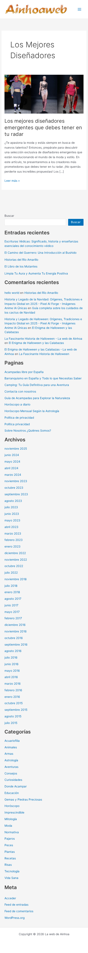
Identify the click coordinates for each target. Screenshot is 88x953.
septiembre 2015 (15, 709)
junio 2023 (11, 513)
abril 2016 (11, 677)
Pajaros (9, 838)
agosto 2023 (13, 501)
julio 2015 (10, 723)
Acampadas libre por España (24, 372)
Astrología (11, 760)
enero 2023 (12, 546)
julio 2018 (10, 585)
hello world (11, 292)
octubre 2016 (13, 638)
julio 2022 (11, 572)
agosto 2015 (12, 716)
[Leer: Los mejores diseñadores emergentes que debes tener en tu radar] (44, 94)
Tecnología (11, 871)
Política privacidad (17, 424)
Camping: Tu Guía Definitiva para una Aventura (36, 385)
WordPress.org (14, 917)
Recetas (10, 858)
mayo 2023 (12, 520)
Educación (11, 793)
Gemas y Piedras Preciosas (23, 799)
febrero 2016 (13, 690)
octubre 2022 (13, 566)
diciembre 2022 (15, 553)
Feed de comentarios (18, 911)
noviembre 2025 (15, 448)
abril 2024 (11, 468)
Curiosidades (13, 779)
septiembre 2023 (16, 494)
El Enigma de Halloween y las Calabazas (36, 343)
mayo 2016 (12, 670)
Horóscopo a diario (17, 404)
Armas (8, 753)
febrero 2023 (13, 540)
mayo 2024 (12, 461)
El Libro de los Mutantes (20, 266)
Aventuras (11, 767)
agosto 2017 (12, 598)
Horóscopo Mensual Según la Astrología (31, 411)
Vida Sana (11, 878)
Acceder (10, 898)
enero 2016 (12, 696)
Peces (8, 845)
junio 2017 (11, 605)
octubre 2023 (13, 487)
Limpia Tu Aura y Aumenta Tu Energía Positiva (36, 273)
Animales (10, 747)
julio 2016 (11, 657)
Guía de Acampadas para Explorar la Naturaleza (37, 398)
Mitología (10, 819)
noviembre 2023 (15, 481)
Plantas (9, 851)
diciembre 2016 (15, 624)
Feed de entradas (16, 904)
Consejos (10, 773)
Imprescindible (14, 812)
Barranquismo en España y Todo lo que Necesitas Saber (43, 378)
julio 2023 (11, 507)
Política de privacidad (19, 417)
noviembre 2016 (15, 631)
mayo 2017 (12, 612)
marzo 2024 (12, 474)
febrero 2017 (13, 618)
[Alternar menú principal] (79, 9)
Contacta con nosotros (20, 391)
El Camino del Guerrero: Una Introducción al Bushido (40, 252)
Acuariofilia (12, 740)
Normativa (11, 832)
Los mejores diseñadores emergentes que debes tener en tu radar (43, 127)
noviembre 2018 (15, 579)
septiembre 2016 (16, 644)
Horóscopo (11, 806)
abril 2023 (11, 527)
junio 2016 (11, 664)
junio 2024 (11, 455)
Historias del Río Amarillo (21, 259)
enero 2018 (12, 592)
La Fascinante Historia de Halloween (44, 354)
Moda (8, 825)
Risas (8, 864)
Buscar (9, 215)
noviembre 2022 (15, 559)
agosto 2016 (13, 651)
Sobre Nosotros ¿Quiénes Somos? (27, 430)
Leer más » (12, 181)
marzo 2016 (12, 683)
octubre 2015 (13, 703)
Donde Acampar (15, 786)
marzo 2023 (12, 533)
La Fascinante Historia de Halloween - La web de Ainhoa (43, 338)
